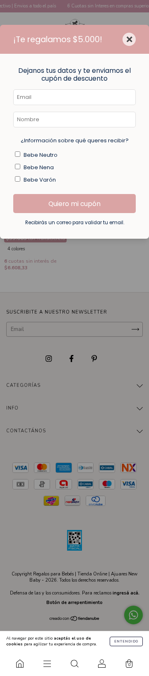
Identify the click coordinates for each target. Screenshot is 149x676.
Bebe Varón (40, 180)
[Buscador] (74, 663)
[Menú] (47, 663)
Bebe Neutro (41, 155)
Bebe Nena (39, 167)
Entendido (126, 641)
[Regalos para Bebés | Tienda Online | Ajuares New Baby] (20, 663)
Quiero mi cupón (74, 203)
